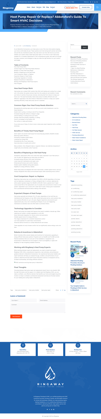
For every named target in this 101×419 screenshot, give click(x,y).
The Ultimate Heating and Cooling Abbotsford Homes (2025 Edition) (77, 81)
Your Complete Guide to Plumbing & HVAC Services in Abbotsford (78, 64)
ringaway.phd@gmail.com (50, 1)
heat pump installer (34, 290)
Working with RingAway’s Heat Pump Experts (26, 81)
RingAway (16, 242)
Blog (47, 7)
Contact (52, 7)
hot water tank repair (76, 215)
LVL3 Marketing (27, 45)
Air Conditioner (76, 120)
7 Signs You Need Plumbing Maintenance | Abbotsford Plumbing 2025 (77, 70)
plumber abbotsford (76, 222)
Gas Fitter (74, 125)
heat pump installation (21, 290)
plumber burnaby (75, 225)
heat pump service (33, 100)
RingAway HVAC (50, 272)
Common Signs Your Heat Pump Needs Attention (27, 68)
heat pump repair (37, 54)
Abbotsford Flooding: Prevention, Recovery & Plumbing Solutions (77, 263)
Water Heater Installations (79, 137)
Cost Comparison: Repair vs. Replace (23, 74)
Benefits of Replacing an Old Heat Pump (24, 72)
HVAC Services (76, 132)
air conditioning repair (77, 191)
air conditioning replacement (78, 195)
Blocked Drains (76, 122)
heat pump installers (53, 254)
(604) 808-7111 (72, 8)
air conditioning (75, 188)
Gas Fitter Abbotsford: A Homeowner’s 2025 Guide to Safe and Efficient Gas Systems (78, 75)
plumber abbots (75, 218)
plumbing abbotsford (76, 228)
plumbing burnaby (76, 232)
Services (38, 7)
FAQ (44, 7)
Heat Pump (75, 127)
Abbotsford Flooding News (79, 117)
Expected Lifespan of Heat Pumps (23, 76)
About (33, 7)
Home (28, 7)
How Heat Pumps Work (20, 66)
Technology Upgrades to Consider (23, 78)
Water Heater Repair (77, 140)
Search (72, 44)
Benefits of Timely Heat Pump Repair (23, 70)
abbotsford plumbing (76, 185)
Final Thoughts (18, 83)
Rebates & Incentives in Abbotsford (23, 79)
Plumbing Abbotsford (78, 135)
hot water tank (75, 212)
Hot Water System (77, 130)
